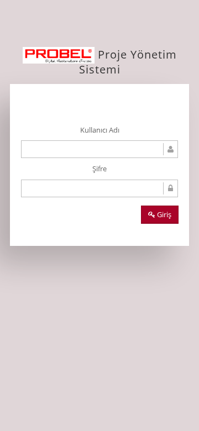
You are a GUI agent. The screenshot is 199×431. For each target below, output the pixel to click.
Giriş (163, 214)
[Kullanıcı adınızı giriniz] (99, 149)
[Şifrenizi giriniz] (99, 188)
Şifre (99, 169)
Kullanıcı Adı (99, 130)
